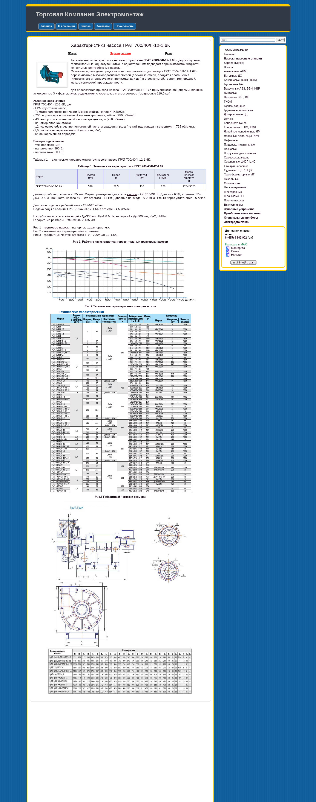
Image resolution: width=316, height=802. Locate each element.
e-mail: (243, 262)
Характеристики (120, 53)
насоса (132, 194)
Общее (72, 53)
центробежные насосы (104, 67)
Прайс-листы (124, 26)
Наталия (236, 254)
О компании (66, 26)
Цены (168, 53)
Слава (235, 251)
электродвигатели (82, 93)
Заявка (86, 26)
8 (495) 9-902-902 (236, 237)
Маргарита (238, 248)
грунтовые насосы (56, 227)
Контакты (103, 26)
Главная (46, 26)
